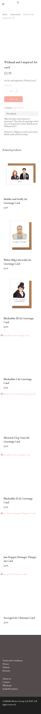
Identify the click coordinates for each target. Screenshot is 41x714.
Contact (6, 682)
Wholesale (7, 685)
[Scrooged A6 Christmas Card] (20, 592)
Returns (6, 670)
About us (7, 678)
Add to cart (13, 99)
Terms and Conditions (13, 660)
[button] (3, 4)
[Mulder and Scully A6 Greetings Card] (20, 173)
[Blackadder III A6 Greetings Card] (20, 293)
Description (11, 113)
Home (5, 14)
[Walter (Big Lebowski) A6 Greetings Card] (20, 234)
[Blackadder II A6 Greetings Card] (20, 473)
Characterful (15, 14)
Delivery (6, 667)
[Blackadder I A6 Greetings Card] (20, 354)
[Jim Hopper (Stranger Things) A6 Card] (20, 532)
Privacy (6, 663)
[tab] (21, 113)
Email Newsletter (10, 688)
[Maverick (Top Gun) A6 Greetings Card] (20, 412)
